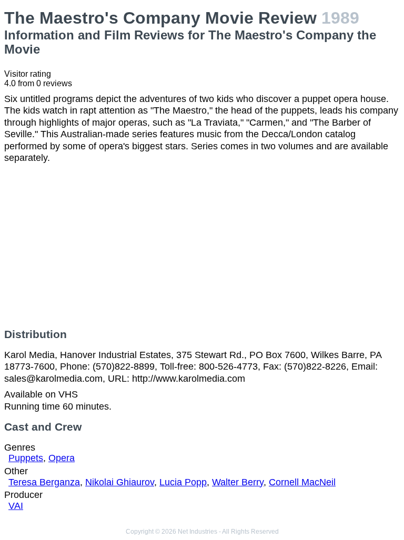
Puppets (25, 458)
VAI (15, 506)
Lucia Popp (183, 482)
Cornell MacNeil (302, 482)
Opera (61, 458)
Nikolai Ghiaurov (119, 482)
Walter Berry (238, 482)
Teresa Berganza (44, 482)
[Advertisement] (202, 246)
